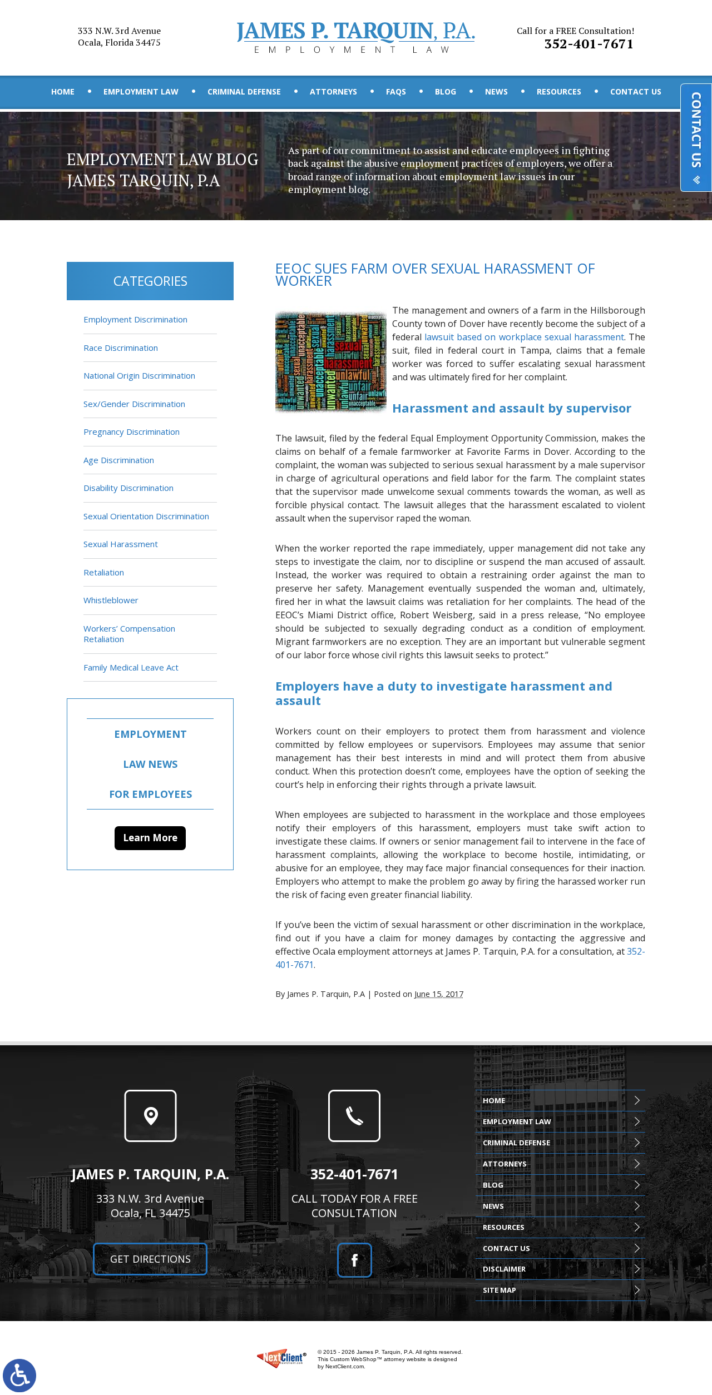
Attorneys (333, 91)
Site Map (499, 1290)
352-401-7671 (575, 38)
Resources (559, 91)
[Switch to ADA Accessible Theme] (19, 1375)
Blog (445, 91)
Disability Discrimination (128, 487)
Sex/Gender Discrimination (134, 403)
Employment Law (141, 91)
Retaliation (103, 572)
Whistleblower (111, 599)
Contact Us (635, 91)
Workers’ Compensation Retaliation (129, 634)
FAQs (396, 91)
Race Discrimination (120, 347)
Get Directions (150, 1258)
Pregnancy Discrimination (131, 431)
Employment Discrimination (135, 319)
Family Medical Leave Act (131, 667)
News (496, 91)
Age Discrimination (118, 459)
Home (63, 91)
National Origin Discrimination (139, 375)
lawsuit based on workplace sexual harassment (524, 337)
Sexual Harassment (120, 543)
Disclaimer (504, 1269)
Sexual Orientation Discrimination (146, 516)
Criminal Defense (244, 91)
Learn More (150, 837)
